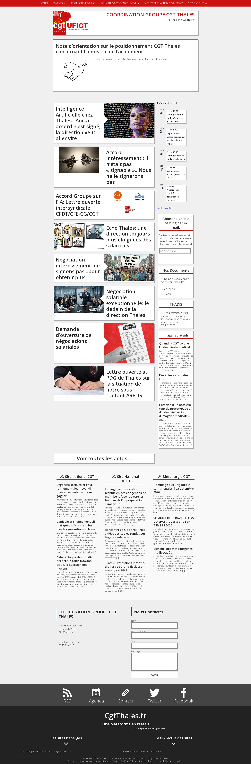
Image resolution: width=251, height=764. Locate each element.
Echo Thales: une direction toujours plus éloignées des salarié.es (128, 236)
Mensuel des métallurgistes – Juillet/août (173, 550)
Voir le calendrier (165, 208)
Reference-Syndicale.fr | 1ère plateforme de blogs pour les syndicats (156, 761)
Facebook (183, 701)
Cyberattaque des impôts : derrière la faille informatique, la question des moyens (75, 562)
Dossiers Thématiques (82, 3)
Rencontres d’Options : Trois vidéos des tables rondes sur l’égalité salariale (125, 533)
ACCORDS (169, 289)
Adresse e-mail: (139, 630)
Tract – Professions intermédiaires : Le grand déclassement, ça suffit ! (125, 566)
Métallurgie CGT (176, 476)
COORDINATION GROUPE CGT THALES (150, 14)
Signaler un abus (85, 761)
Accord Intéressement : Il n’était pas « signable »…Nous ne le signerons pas (128, 167)
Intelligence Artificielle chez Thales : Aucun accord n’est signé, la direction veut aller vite (78, 123)
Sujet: (134, 641)
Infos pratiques (196, 3)
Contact (125, 701)
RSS (67, 701)
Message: (136, 651)
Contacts (58, 3)
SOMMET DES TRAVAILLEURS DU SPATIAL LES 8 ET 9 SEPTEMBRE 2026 (173, 521)
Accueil (44, 3)
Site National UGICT (128, 478)
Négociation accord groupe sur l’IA (175, 174)
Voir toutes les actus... (104, 458)
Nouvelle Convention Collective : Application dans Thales (175, 282)
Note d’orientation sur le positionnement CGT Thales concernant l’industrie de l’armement (118, 49)
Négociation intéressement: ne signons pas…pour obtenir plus (78, 268)
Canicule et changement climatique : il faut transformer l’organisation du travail (77, 525)
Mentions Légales (102, 761)
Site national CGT (79, 476)
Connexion (72, 761)
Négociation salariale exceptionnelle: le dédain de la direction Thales (127, 303)
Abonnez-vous (166, 258)
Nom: (134, 620)
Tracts (167, 293)
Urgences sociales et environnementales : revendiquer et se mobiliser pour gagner (75, 490)
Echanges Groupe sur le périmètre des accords (175, 118)
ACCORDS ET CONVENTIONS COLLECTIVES (163, 3)
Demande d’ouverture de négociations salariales (74, 338)
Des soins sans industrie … (174, 377)
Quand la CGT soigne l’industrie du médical (174, 345)
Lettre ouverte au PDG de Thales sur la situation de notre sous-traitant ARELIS (128, 383)
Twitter (155, 701)
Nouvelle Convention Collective (118, 3)
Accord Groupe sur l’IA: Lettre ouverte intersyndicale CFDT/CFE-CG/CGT (78, 205)
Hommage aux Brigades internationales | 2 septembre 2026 (173, 488)
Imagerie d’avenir (176, 335)
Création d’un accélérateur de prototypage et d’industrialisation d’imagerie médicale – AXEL (175, 412)
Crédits (115, 761)
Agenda (96, 701)
